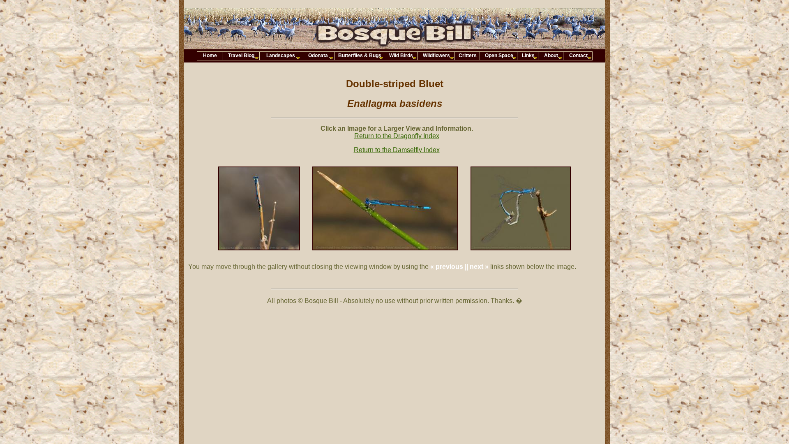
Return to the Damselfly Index (397, 149)
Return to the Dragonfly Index (396, 135)
